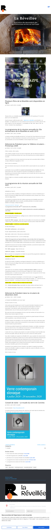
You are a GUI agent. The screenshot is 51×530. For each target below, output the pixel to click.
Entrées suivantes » (41, 444)
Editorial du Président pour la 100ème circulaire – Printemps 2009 (25, 145)
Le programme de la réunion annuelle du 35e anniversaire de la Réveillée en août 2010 (23, 130)
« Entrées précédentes (10, 444)
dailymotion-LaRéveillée (29, 120)
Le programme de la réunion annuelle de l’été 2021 (23, 184)
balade (34, 467)
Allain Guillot (11, 467)
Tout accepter (41, 527)
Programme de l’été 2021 (9, 205)
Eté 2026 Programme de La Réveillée (15, 455)
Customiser (9, 527)
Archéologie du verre (19, 467)
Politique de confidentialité (11, 478)
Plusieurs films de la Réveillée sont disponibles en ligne (25, 102)
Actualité (19, 105)
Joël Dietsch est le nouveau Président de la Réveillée (18, 457)
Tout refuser (25, 527)
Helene (8, 105)
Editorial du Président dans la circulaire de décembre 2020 (22, 294)
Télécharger (16, 205)
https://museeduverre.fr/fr (18, 408)
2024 (7, 467)
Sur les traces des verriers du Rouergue (15, 453)
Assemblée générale (28, 467)
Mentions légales (9, 477)
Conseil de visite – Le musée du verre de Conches (24, 402)
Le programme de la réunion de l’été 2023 (16, 461)
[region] (25, 521)
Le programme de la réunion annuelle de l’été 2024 (18, 459)
